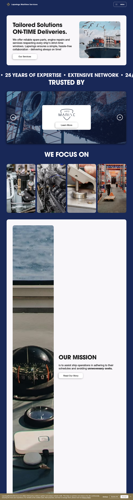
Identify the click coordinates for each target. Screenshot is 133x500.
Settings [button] (105, 496)
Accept (124, 496)
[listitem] (21, 188)
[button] (116, 4)
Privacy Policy (86, 497)
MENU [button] (122, 4)
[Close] (130, 496)
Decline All (114, 496)
